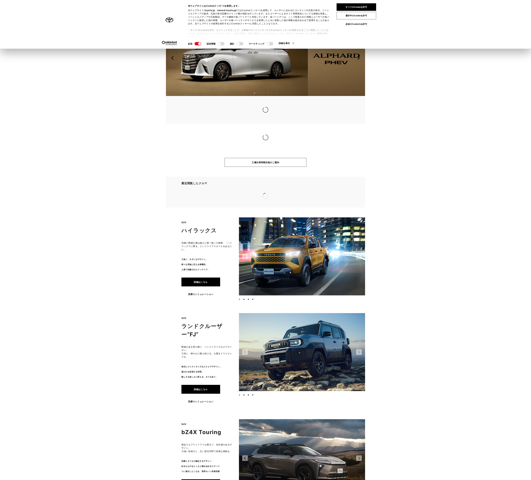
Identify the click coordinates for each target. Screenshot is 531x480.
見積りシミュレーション (200, 260)
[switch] (221, 43)
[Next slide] (358, 64)
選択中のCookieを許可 (356, 15)
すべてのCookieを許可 (356, 7)
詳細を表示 (284, 43)
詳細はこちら (201, 248)
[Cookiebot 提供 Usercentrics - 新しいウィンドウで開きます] (169, 43)
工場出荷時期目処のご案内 (265, 169)
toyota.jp (210, 10)
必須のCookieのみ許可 (356, 24)
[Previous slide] (172, 64)
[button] (254, 99)
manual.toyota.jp (226, 10)
